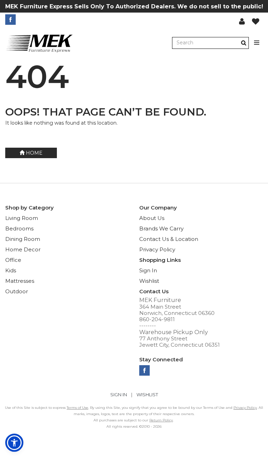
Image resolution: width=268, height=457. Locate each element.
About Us (151, 218)
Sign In (148, 270)
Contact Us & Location (168, 239)
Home (33, 153)
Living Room (21, 218)
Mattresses (19, 281)
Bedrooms (19, 228)
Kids (10, 270)
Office (13, 260)
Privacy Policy (157, 249)
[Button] (257, 43)
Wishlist (149, 281)
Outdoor (16, 291)
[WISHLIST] (255, 21)
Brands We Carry (161, 228)
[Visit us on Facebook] (11, 19)
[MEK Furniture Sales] (39, 43)
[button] (242, 21)
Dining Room (22, 239)
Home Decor (22, 249)
